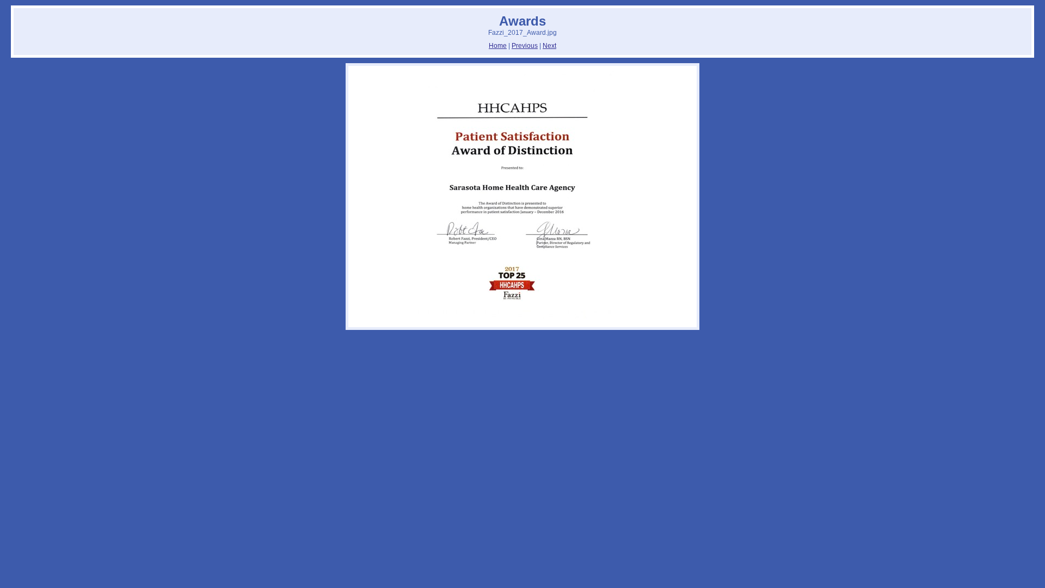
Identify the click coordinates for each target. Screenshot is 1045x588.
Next (549, 46)
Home (498, 46)
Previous (525, 46)
